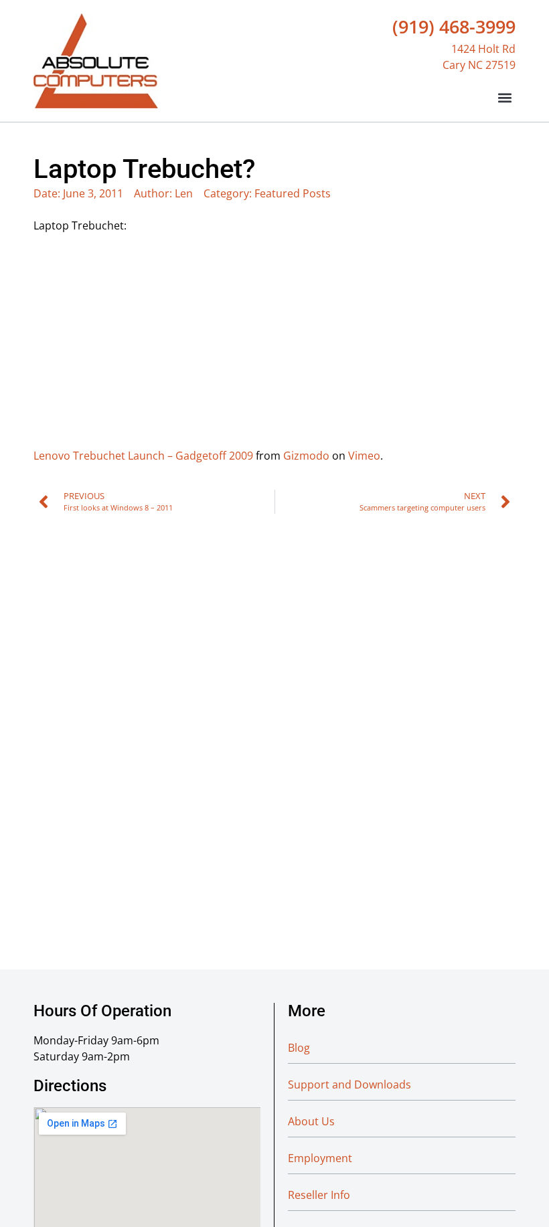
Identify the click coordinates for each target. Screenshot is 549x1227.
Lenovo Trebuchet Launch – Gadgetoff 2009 (143, 455)
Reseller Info (319, 1195)
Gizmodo (306, 455)
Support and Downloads (349, 1084)
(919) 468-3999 (454, 26)
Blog (299, 1047)
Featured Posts (292, 193)
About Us (311, 1121)
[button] (504, 97)
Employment (320, 1158)
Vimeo (364, 455)
